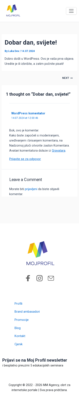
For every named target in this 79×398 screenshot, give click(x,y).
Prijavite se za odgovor (25, 159)
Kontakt (20, 336)
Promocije (22, 320)
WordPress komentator (28, 113)
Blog (18, 328)
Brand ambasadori (27, 311)
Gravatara (58, 150)
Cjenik (19, 344)
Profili (18, 303)
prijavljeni (31, 189)
